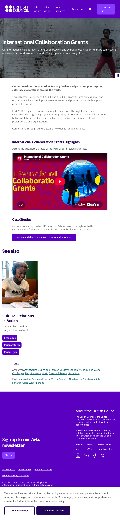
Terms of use (24, 469)
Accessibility (8, 469)
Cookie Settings (20, 510)
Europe (46, 379)
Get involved (60, 9)
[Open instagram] (78, 456)
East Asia (37, 379)
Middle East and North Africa (67, 379)
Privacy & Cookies (43, 469)
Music (45, 373)
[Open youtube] (86, 456)
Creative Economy (70, 369)
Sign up (8, 455)
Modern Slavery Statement (15, 475)
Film (27, 373)
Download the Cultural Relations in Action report (44, 237)
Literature (35, 373)
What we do (47, 9)
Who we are (37, 9)
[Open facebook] (94, 456)
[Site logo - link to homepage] (17, 9)
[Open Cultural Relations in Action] (20, 284)
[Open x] (102, 456)
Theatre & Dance (58, 373)
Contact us (105, 9)
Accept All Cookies (53, 510)
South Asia (89, 379)
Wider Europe (36, 382)
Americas (26, 379)
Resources (77, 9)
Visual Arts (73, 373)
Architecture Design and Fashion (41, 369)
